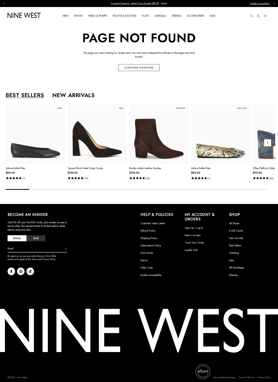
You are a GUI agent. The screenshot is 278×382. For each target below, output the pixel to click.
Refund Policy (148, 231)
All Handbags (236, 268)
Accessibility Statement (225, 377)
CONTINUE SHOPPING (139, 68)
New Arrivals (236, 238)
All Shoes (234, 223)
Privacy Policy (264, 377)
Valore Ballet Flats (15, 168)
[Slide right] (267, 143)
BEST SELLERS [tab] (25, 95)
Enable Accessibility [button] (259, 3)
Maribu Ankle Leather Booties (145, 168)
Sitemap (233, 275)
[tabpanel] (140, 142)
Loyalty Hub (191, 250)
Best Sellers (235, 245)
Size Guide (147, 253)
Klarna (144, 260)
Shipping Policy (149, 238)
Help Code (147, 268)
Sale (231, 260)
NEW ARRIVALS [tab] (73, 95)
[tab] (17, 238)
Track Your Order (194, 243)
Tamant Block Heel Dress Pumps (85, 168)
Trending (234, 253)
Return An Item (193, 235)
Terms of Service (247, 377)
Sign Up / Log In (194, 228)
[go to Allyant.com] (202, 371)
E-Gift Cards (236, 231)
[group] (139, 3)
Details (164, 3)
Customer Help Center (153, 223)
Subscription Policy (151, 245)
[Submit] (66, 249)
